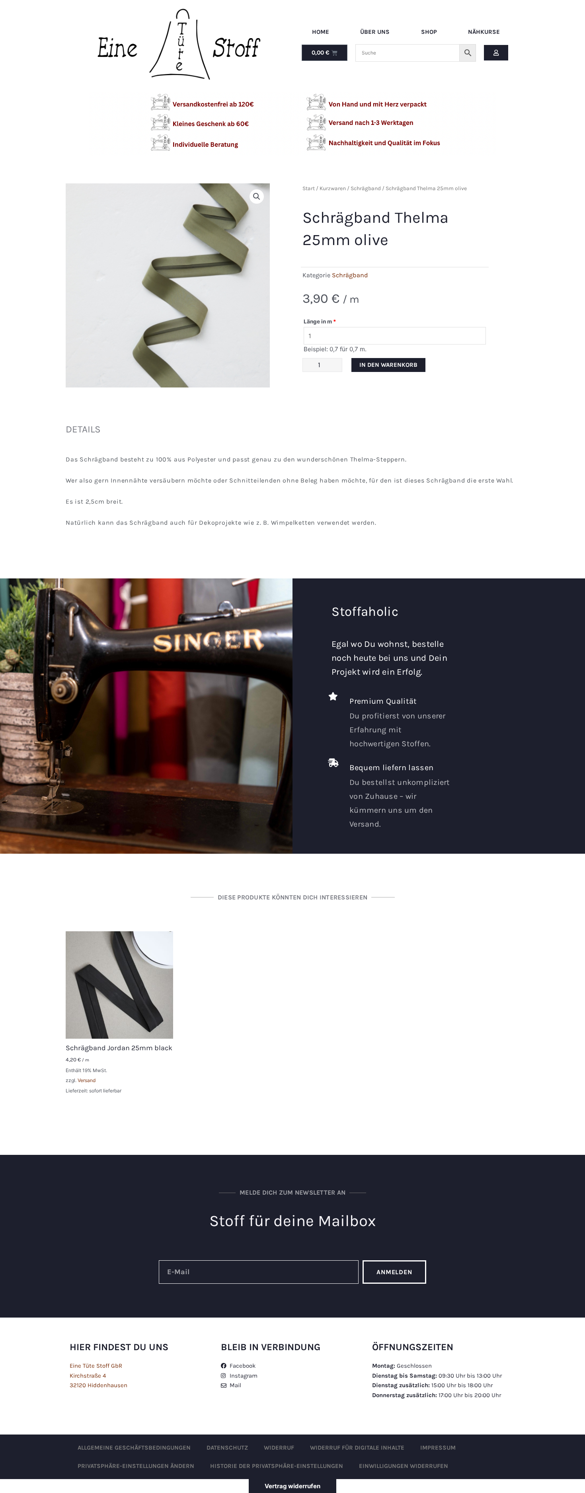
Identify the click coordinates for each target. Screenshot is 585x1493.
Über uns (375, 31)
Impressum (438, 1447)
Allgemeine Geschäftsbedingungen (134, 1447)
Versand (87, 1080)
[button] (257, 196)
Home (320, 31)
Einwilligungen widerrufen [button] (403, 1466)
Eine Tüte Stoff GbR (96, 1365)
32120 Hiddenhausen (98, 1385)
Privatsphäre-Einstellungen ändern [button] (136, 1466)
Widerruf (279, 1447)
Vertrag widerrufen (292, 1486)
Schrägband (366, 188)
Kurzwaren (333, 188)
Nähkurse (484, 31)
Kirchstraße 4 (88, 1375)
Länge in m (320, 321)
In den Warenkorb (388, 364)
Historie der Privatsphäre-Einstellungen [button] (276, 1466)
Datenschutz (227, 1447)
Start (308, 188)
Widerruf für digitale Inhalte (357, 1447)
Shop (429, 31)
